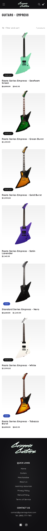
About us (23, 482)
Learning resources (23, 486)
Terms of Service (23, 499)
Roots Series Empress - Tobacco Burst (20, 422)
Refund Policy (23, 495)
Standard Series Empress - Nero (20, 309)
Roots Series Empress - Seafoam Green (21, 82)
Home (23, 468)
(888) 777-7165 (25, 515)
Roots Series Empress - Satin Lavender (18, 252)
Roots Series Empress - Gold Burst (22, 195)
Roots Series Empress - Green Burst (22, 139)
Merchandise (23, 477)
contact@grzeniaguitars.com (23, 512)
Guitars (23, 473)
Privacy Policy (23, 490)
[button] (4, 4)
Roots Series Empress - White (19, 365)
